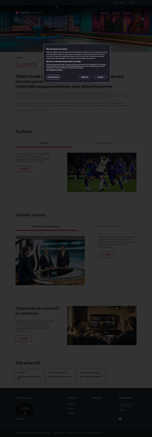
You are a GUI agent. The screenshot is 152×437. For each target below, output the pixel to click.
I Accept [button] (100, 77)
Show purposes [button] (53, 77)
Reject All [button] (84, 77)
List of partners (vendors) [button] (54, 70)
